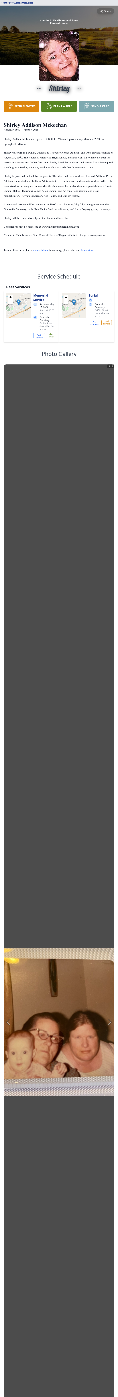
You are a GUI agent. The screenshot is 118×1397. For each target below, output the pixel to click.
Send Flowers (106, 322)
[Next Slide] (110, 1022)
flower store (87, 250)
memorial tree (41, 250)
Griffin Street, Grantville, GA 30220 (46, 326)
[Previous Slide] (8, 1022)
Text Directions (39, 336)
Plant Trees (51, 335)
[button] (19, 302)
